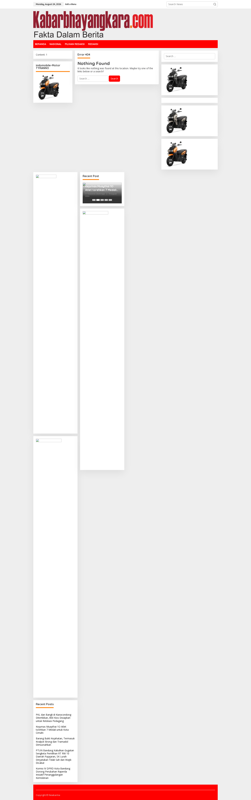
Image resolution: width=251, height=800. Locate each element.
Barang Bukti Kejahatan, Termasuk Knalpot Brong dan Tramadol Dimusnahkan (55, 741)
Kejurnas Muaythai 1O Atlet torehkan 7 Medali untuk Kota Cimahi (52, 729)
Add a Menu (70, 4)
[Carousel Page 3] (102, 200)
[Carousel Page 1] (94, 200)
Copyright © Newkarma (48, 795)
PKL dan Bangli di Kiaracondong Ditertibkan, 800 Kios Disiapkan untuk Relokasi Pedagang (53, 717)
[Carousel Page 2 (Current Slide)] (98, 200)
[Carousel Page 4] (106, 200)
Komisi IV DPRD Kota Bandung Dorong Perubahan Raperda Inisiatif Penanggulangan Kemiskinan (53, 773)
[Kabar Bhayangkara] (93, 24)
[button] (215, 4)
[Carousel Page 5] (110, 200)
